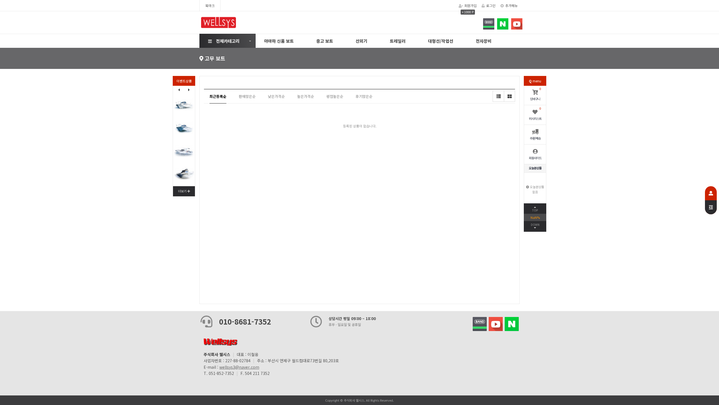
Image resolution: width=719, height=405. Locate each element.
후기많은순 (364, 96)
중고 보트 (324, 41)
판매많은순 (247, 96)
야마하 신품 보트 (279, 41)
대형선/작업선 (440, 41)
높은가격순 (305, 96)
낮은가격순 (276, 96)
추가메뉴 (511, 5)
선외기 (361, 41)
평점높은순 (334, 96)
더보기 (182, 191)
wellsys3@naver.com (239, 367)
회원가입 (470, 5)
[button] (189, 90)
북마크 (210, 5)
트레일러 (398, 41)
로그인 (490, 5)
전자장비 (484, 41)
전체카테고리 (228, 41)
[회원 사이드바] (711, 200)
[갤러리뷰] (509, 96)
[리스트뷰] (498, 96)
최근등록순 (218, 96)
